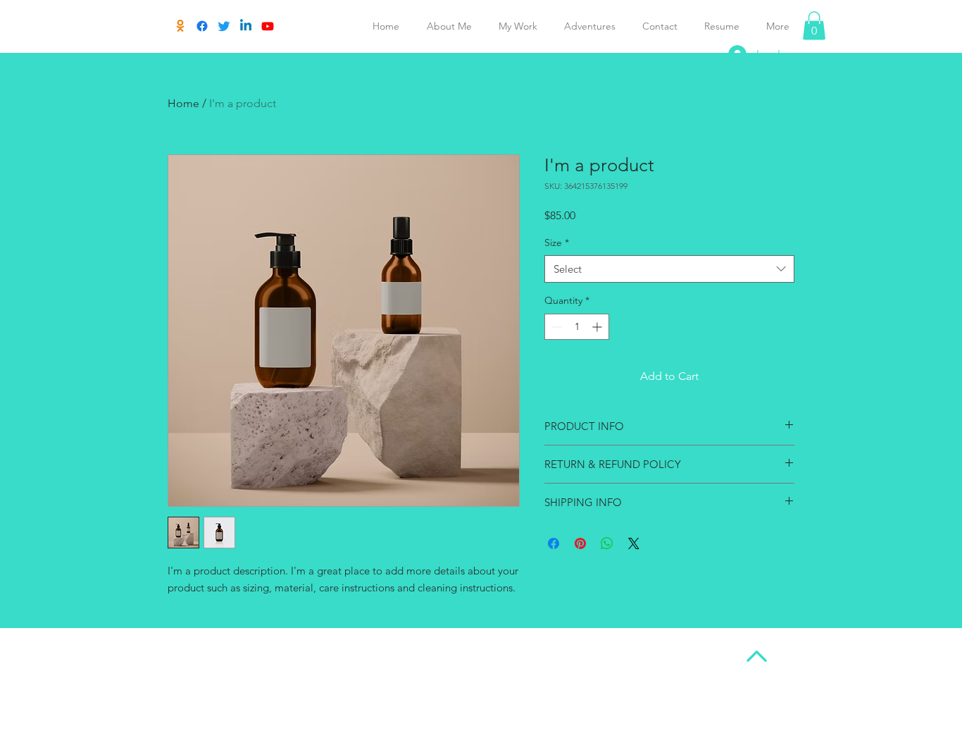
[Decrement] (555, 326)
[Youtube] (268, 26)
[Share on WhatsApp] (607, 543)
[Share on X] (633, 543)
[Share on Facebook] (553, 543)
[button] (814, 25)
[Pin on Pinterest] (580, 543)
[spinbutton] (576, 326)
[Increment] (598, 326)
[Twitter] (224, 26)
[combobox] (669, 269)
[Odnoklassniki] (180, 26)
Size (556, 242)
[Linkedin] (246, 26)
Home (183, 103)
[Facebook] (202, 26)
